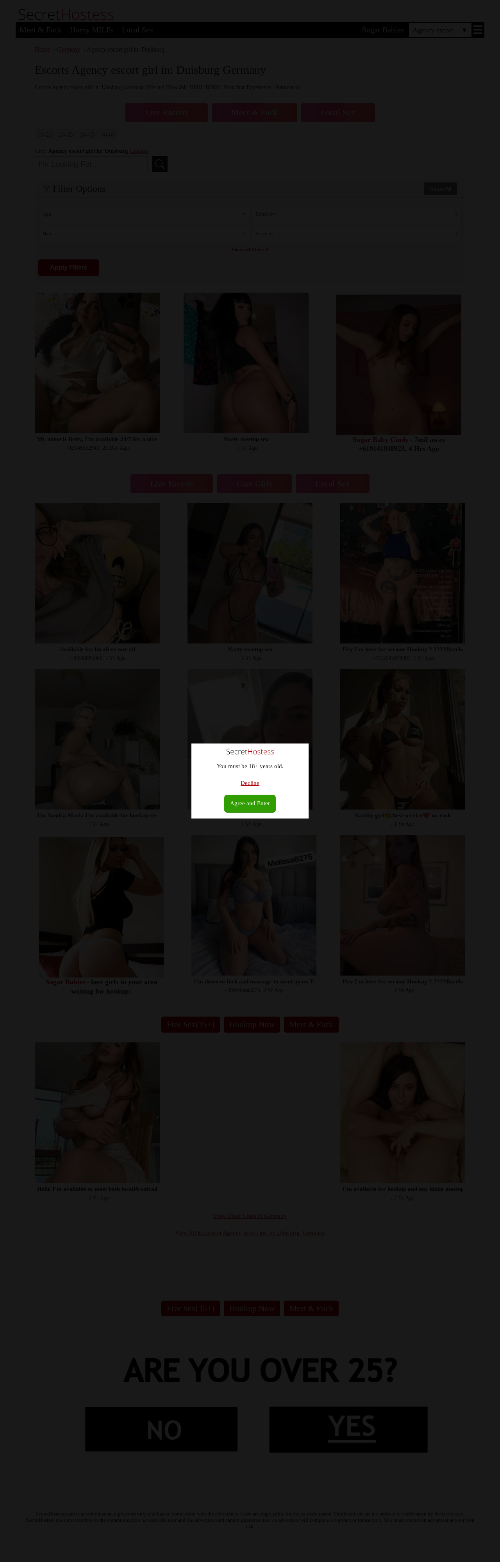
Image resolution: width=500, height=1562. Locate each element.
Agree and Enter (250, 803)
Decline (250, 783)
